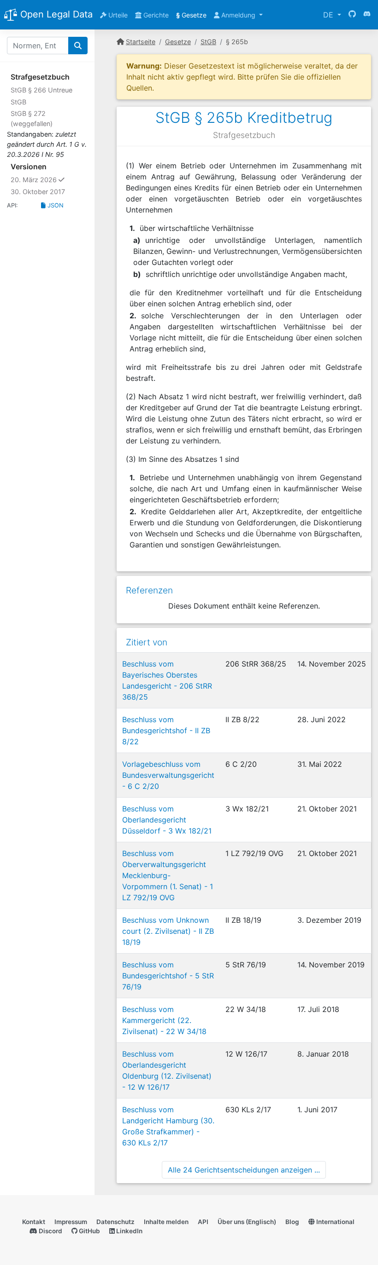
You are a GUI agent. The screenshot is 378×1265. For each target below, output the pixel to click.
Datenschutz (115, 1221)
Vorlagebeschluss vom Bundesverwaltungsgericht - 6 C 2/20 (168, 775)
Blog (292, 1221)
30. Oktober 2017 (38, 192)
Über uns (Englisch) (247, 1221)
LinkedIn (128, 1231)
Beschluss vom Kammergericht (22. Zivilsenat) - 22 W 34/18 (164, 1020)
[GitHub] (352, 15)
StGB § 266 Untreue (41, 90)
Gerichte (155, 15)
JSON (55, 205)
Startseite (140, 42)
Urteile (117, 15)
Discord (49, 1231)
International (334, 1221)
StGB (18, 102)
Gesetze (191, 15)
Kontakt (33, 1221)
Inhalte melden (166, 1221)
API (203, 1221)
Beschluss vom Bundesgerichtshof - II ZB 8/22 (166, 730)
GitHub (88, 1231)
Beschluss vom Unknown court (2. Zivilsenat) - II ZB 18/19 (168, 931)
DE (329, 14)
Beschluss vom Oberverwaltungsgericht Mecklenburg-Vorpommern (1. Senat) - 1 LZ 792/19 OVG (167, 875)
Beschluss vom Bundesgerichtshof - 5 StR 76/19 (168, 975)
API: (12, 205)
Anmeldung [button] (238, 15)
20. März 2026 (49, 179)
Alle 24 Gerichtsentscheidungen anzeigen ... (244, 1169)
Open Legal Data (55, 14)
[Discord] (367, 15)
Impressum (70, 1221)
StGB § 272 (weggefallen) (32, 118)
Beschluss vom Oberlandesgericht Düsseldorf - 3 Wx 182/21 (167, 819)
